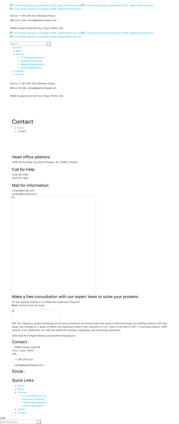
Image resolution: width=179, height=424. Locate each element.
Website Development (34, 402)
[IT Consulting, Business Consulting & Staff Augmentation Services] (46, 5)
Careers (21, 409)
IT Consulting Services (35, 395)
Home (20, 127)
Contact (21, 412)
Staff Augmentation (33, 405)
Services (21, 392)
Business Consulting (33, 399)
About (20, 389)
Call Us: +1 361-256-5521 (23, 15)
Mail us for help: (18, 20)
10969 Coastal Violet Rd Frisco (26, 28)
